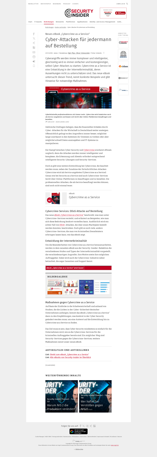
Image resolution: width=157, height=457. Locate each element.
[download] (34, 61)
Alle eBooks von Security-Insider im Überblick (70, 357)
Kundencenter (67, 436)
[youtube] (87, 426)
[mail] (34, 52)
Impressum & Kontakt (103, 436)
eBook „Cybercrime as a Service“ (69, 215)
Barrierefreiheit (92, 436)
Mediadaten (75, 436)
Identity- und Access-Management (102, 22)
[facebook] (34, 33)
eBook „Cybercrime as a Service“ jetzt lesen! (64, 268)
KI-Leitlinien (113, 436)
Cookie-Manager (39, 436)
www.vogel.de (115, 445)
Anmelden (121, 4)
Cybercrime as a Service (84, 197)
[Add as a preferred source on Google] (79, 431)
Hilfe (50, 436)
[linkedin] (34, 47)
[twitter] (34, 38)
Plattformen (70, 22)
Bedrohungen (49, 22)
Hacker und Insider (60, 27)
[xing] (34, 43)
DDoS (62, 225)
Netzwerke (60, 22)
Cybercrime (89, 150)
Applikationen (82, 22)
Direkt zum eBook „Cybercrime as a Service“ (69, 354)
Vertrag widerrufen (57, 436)
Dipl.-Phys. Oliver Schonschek (79, 53)
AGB (46, 436)
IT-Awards (38, 22)
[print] (34, 56)
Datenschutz (83, 436)
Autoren (120, 436)
